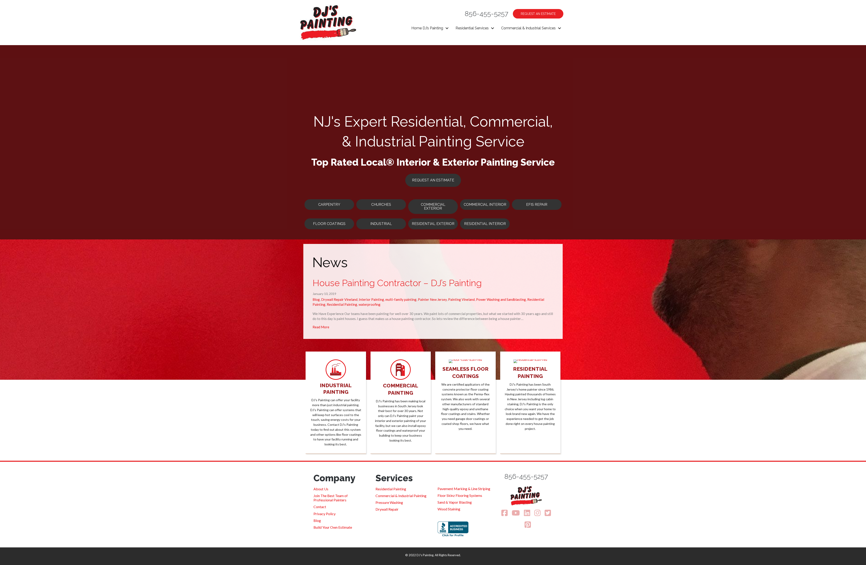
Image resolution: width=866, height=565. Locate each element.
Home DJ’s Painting (427, 28)
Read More (321, 327)
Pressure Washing (389, 502)
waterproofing (369, 304)
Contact (319, 507)
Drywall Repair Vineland (339, 299)
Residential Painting (342, 304)
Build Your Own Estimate (332, 527)
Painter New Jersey (432, 299)
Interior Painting (371, 299)
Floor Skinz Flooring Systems (460, 495)
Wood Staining (449, 509)
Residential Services (472, 28)
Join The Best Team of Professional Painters (330, 497)
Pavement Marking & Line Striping (464, 488)
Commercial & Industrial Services (528, 28)
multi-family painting (401, 299)
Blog (316, 299)
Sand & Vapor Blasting (455, 502)
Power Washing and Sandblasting (501, 299)
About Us (320, 489)
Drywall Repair (386, 509)
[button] (447, 28)
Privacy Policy (324, 514)
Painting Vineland (461, 299)
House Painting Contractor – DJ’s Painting (397, 283)
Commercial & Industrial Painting (400, 495)
